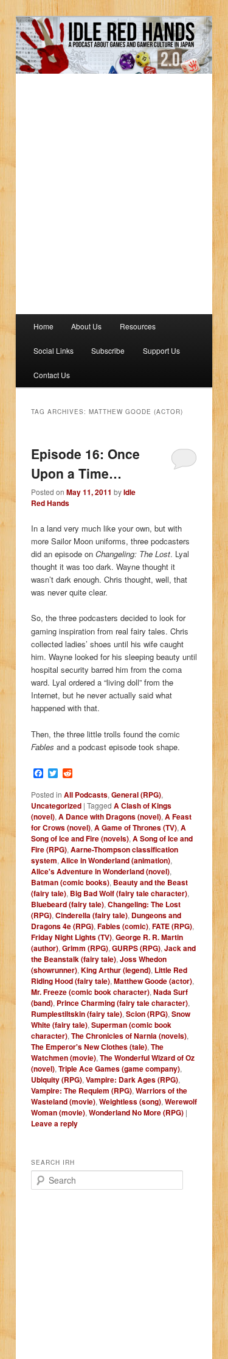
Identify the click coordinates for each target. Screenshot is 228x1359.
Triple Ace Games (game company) (119, 1068)
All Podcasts (86, 794)
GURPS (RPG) (136, 948)
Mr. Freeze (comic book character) (90, 991)
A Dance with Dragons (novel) (109, 816)
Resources (138, 326)
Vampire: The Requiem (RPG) (81, 1090)
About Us (86, 326)
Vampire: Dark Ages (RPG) (132, 1079)
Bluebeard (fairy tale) (67, 904)
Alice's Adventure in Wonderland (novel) (100, 871)
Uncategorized (56, 805)
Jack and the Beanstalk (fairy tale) (113, 953)
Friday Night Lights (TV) (71, 937)
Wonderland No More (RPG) (136, 1112)
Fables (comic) (122, 926)
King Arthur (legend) (116, 969)
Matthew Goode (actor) (153, 980)
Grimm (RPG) (85, 948)
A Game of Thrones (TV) (135, 827)
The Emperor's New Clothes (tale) (89, 1046)
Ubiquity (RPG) (56, 1079)
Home (43, 326)
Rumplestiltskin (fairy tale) (76, 1013)
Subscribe (108, 350)
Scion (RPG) (147, 1013)
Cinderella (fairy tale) (91, 915)
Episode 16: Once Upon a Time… (85, 463)
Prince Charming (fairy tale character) (122, 1002)
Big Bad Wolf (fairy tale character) (128, 893)
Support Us (161, 350)
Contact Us (51, 375)
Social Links (53, 350)
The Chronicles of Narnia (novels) (129, 1035)
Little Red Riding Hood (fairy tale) (109, 975)
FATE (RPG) (172, 926)
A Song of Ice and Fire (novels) (108, 833)
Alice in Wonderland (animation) (115, 860)
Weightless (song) (130, 1101)
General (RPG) (136, 794)
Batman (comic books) (70, 882)
